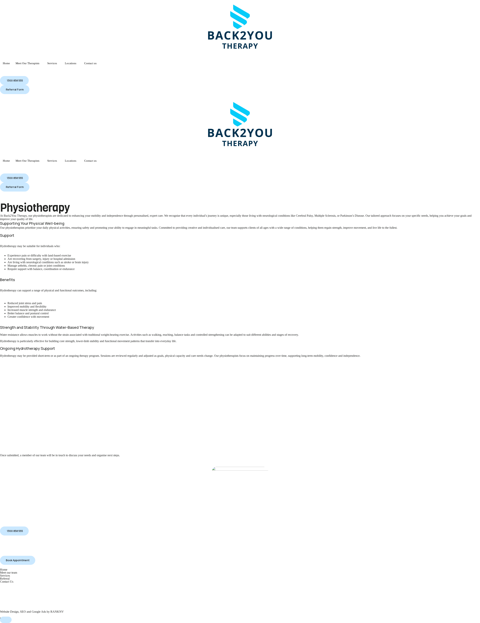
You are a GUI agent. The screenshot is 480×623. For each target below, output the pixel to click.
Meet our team (8, 572)
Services (52, 63)
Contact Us (6, 581)
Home (6, 63)
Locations (70, 63)
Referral (5, 578)
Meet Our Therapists (27, 63)
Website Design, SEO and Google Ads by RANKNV (32, 611)
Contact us (90, 63)
